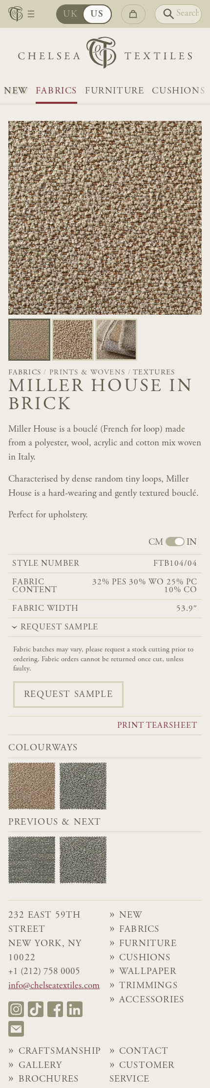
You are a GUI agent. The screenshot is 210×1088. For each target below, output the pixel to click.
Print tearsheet (157, 726)
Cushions (178, 91)
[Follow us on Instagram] (16, 1009)
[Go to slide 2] (116, 340)
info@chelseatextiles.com (54, 986)
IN (192, 542)
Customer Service (142, 1073)
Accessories (151, 1000)
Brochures (49, 1079)
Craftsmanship (60, 1051)
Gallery (40, 1065)
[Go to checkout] (133, 14)
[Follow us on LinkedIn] (75, 1009)
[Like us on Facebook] (55, 1009)
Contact (143, 1051)
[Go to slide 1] (73, 340)
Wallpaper (147, 971)
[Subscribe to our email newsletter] (16, 1029)
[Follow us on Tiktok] (35, 1009)
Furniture (114, 91)
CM (155, 542)
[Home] (105, 55)
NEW (16, 91)
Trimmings (148, 986)
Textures (154, 372)
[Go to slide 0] (29, 340)
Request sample (68, 694)
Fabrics (56, 91)
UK (70, 14)
